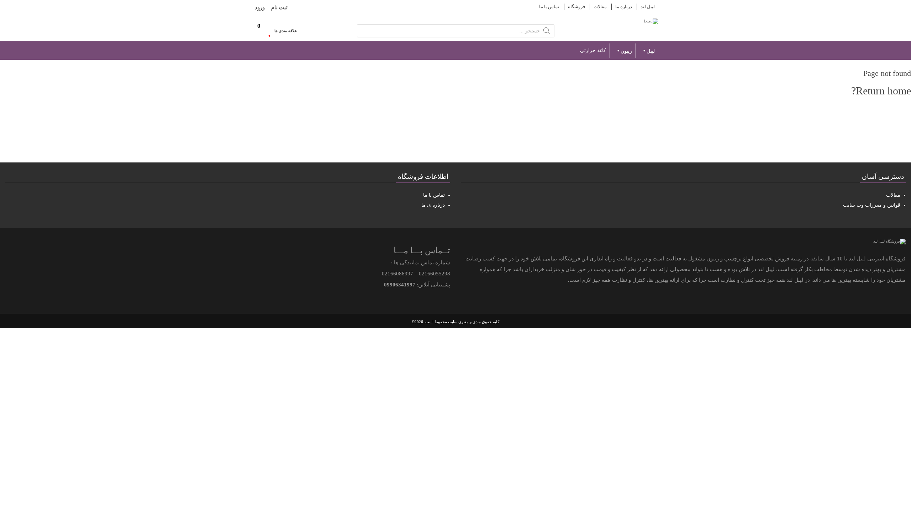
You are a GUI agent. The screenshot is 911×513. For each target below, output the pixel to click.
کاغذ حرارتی (593, 50)
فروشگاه (576, 6)
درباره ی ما (433, 205)
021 (423, 273)
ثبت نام (279, 7)
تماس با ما (549, 6)
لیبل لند (648, 6)
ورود (260, 7)
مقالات (600, 6)
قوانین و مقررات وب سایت (871, 205)
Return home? (881, 91)
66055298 (438, 273)
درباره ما (623, 6)
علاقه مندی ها (285, 30)
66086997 (401, 273)
